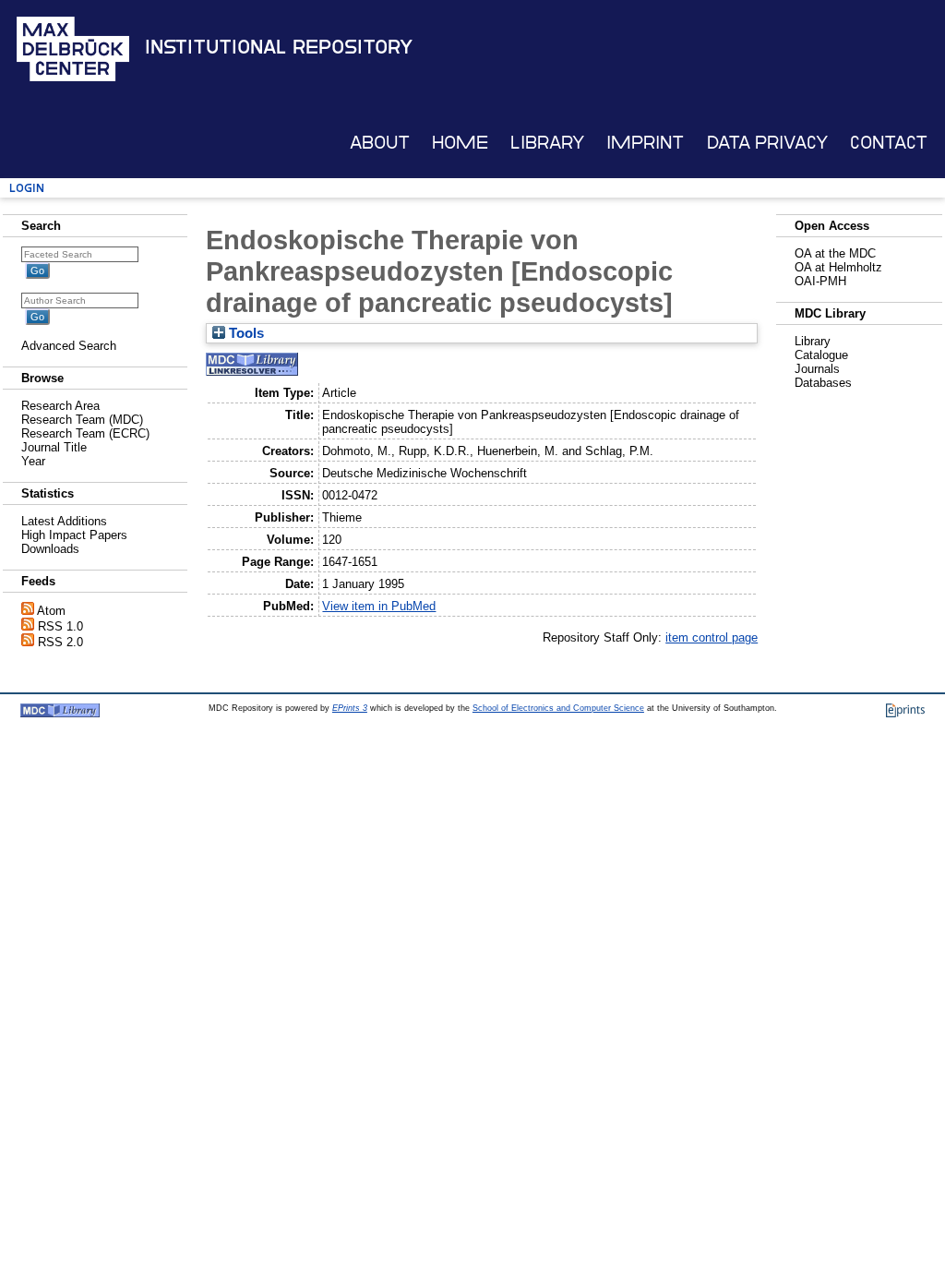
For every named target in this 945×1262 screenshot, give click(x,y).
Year (33, 461)
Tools (244, 333)
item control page (711, 637)
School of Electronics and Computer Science (558, 708)
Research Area (60, 406)
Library (547, 142)
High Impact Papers (74, 535)
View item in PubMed (379, 606)
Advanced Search (68, 346)
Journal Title (54, 447)
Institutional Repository (279, 47)
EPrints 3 (349, 708)
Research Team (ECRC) (85, 433)
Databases (823, 383)
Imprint (645, 142)
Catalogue (821, 355)
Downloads (50, 549)
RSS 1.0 (60, 626)
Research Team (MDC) (82, 420)
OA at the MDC (835, 253)
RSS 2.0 (60, 642)
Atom (51, 611)
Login (26, 188)
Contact (888, 142)
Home (460, 142)
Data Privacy (767, 142)
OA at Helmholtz (838, 267)
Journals (817, 369)
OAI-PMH (820, 281)
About (380, 142)
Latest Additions (64, 521)
